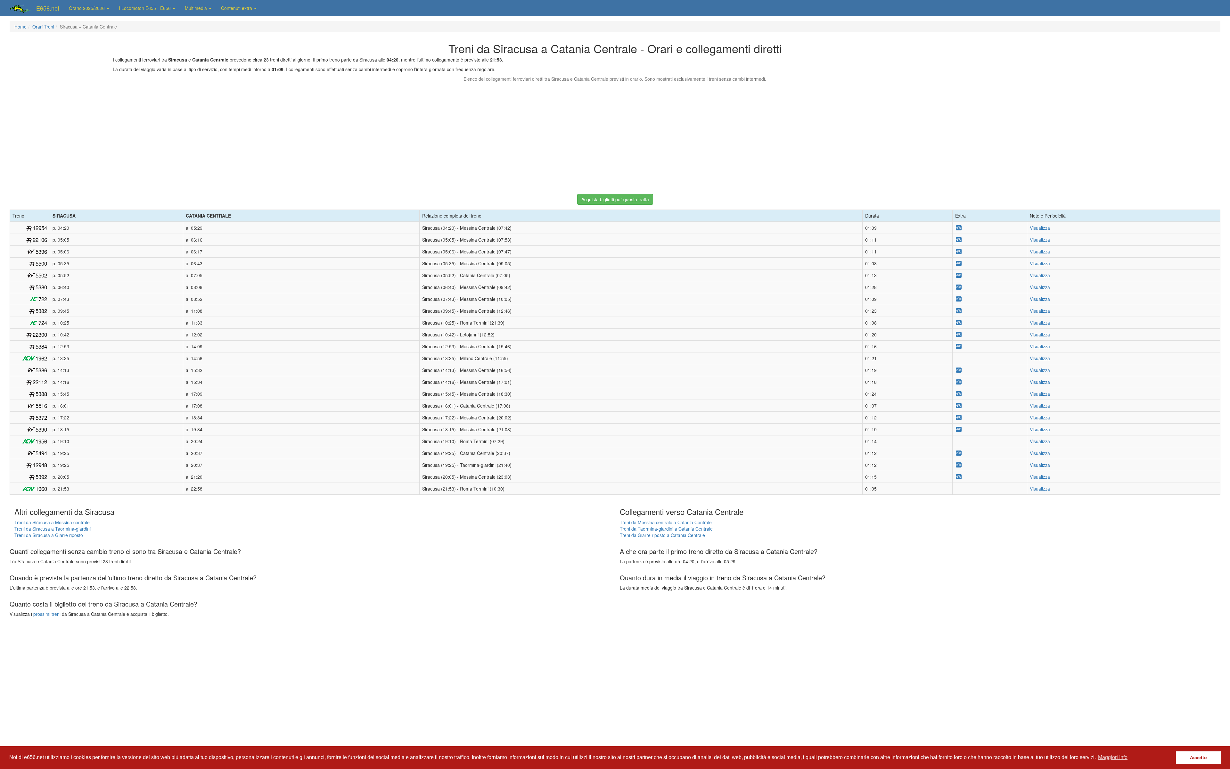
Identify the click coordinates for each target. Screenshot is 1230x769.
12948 (40, 465)
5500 (41, 263)
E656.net (47, 8)
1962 (41, 358)
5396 (41, 251)
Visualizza (1040, 228)
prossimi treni (47, 614)
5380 (41, 287)
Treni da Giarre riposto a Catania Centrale (662, 535)
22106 (40, 240)
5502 (41, 275)
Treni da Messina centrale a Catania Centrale (666, 522)
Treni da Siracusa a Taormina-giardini (52, 528)
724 (42, 323)
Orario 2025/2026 (87, 8)
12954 (40, 228)
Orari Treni (43, 26)
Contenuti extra (237, 8)
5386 (41, 370)
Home (20, 26)
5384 (41, 346)
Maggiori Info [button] (1113, 757)
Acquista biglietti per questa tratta (615, 199)
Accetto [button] (1198, 757)
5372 (41, 417)
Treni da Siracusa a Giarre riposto (48, 535)
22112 (40, 382)
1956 (41, 441)
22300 (40, 334)
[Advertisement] (615, 135)
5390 (41, 429)
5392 (41, 477)
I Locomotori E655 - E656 (145, 8)
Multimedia (196, 8)
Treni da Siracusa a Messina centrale (52, 522)
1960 (41, 488)
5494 (41, 453)
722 (42, 299)
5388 (41, 394)
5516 (41, 405)
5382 (41, 311)
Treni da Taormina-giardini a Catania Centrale (666, 528)
